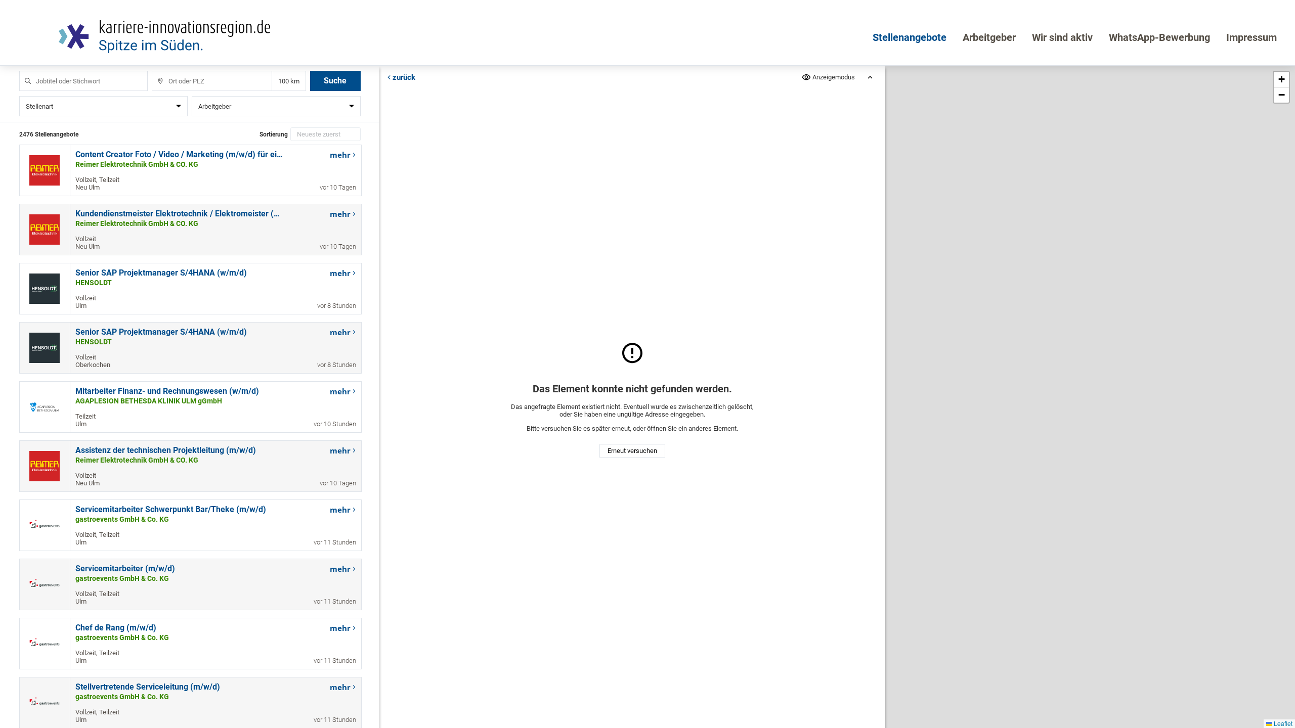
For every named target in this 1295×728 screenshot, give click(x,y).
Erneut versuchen (632, 451)
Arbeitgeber (989, 37)
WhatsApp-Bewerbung (1159, 37)
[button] (1281, 79)
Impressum (1251, 37)
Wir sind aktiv (1062, 37)
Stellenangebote (909, 37)
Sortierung (274, 134)
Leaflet (1282, 723)
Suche (335, 80)
